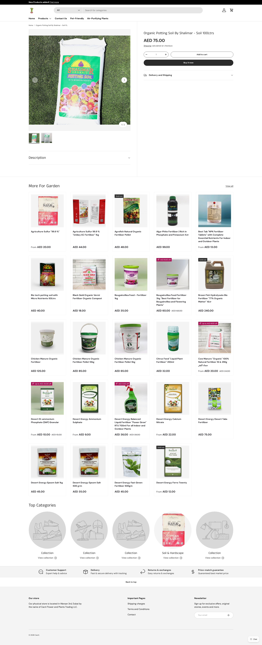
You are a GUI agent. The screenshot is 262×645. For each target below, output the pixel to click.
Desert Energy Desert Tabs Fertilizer (212, 421)
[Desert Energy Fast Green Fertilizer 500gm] (131, 462)
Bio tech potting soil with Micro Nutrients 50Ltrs (44, 297)
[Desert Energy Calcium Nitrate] (172, 398)
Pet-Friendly (77, 18)
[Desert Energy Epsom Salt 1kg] (47, 462)
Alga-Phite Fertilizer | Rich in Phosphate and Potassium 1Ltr (172, 233)
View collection (45, 557)
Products (43, 18)
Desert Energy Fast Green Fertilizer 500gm (128, 484)
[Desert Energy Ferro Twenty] (172, 462)
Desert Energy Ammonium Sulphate (87, 421)
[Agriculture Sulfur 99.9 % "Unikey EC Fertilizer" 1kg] (89, 210)
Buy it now (188, 62)
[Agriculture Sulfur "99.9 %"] (47, 210)
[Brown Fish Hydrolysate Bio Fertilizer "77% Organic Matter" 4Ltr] (214, 274)
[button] (232, 10)
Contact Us (61, 18)
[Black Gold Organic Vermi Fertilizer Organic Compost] (89, 274)
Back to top (131, 582)
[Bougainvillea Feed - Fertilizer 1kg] (131, 274)
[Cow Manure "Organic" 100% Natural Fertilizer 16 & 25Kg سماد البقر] (214, 338)
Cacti (37, 635)
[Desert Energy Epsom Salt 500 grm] (89, 462)
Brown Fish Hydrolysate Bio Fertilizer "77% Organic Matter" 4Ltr (212, 298)
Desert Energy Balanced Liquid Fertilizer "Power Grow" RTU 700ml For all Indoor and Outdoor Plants (130, 424)
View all (229, 186)
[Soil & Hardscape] (172, 530)
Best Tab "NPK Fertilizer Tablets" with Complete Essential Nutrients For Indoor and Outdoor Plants (214, 236)
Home (32, 18)
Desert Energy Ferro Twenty (171, 482)
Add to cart (202, 54)
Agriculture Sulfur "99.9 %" (45, 231)
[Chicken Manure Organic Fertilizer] (47, 338)
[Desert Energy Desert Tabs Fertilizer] (214, 398)
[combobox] (128, 10)
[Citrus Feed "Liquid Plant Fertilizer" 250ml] (172, 338)
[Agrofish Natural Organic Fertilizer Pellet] (131, 210)
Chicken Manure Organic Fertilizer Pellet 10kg (86, 360)
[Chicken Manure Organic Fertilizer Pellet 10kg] (89, 338)
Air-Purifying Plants (97, 18)
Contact (132, 614)
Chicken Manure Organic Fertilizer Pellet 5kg (128, 360)
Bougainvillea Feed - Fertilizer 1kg (130, 297)
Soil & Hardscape (173, 553)
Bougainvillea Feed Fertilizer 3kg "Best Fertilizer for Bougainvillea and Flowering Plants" (171, 300)
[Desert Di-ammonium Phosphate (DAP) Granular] (47, 398)
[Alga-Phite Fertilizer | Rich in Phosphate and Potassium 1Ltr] (172, 210)
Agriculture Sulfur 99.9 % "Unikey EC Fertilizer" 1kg (86, 233)
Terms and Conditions (138, 609)
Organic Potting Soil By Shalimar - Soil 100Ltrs (52, 25)
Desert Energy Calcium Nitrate (168, 421)
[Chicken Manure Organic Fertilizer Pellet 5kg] (131, 338)
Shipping (147, 46)
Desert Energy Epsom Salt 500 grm (87, 484)
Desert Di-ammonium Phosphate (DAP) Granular (45, 421)
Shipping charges (136, 603)
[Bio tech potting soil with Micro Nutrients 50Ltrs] (47, 274)
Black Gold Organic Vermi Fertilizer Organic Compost (87, 297)
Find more (54, 2)
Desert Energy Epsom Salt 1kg (47, 482)
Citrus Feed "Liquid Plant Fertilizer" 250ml (169, 360)
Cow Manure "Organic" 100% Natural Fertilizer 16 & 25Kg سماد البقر (213, 362)
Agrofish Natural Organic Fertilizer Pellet (128, 233)
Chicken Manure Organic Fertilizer (44, 360)
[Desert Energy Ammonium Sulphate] (89, 398)
